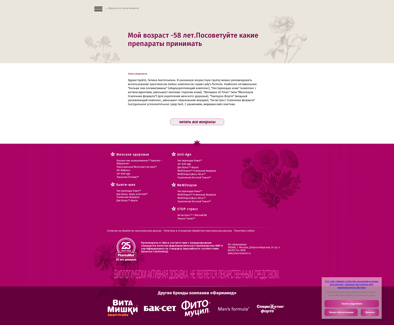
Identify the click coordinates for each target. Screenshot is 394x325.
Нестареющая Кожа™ (129, 190)
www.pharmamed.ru (239, 253)
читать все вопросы (197, 121)
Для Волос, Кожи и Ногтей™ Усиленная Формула (132, 196)
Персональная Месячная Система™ (137, 166)
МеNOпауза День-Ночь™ (191, 174)
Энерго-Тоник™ (186, 218)
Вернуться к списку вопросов (123, 8)
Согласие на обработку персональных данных (134, 230)
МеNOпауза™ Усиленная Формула (196, 170)
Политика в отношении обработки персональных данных (197, 230)
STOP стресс (187, 209)
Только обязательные (341, 312)
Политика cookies (244, 230)
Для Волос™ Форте (127, 200)
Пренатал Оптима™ (128, 177)
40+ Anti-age (123, 173)
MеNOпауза (187, 185)
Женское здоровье (132, 154)
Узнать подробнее (351, 303)
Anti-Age (184, 154)
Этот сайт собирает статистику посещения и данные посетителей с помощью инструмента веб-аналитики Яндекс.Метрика (351, 284)
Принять (370, 312)
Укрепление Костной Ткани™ (194, 177)
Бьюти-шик (126, 185)
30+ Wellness (123, 170)
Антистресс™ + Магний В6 (192, 215)
